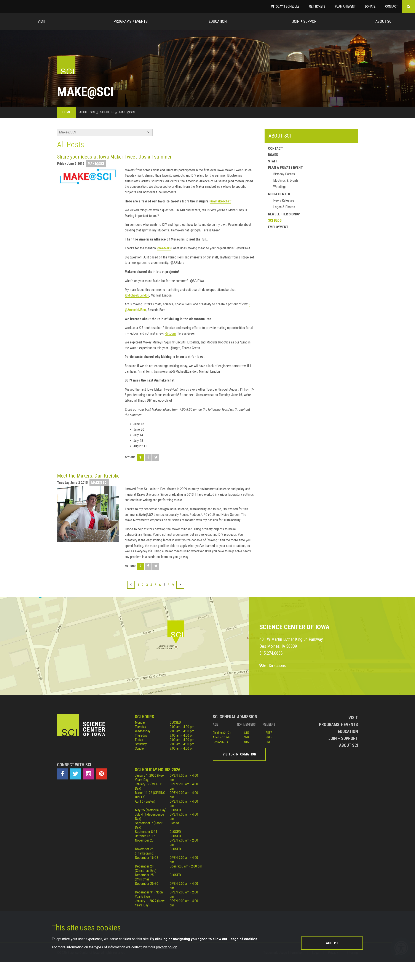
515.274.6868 (271, 653)
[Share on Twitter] (155, 457)
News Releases (283, 200)
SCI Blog (275, 220)
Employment (278, 227)
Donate (370, 6)
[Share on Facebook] (148, 457)
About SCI (279, 136)
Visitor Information (239, 754)
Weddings (279, 187)
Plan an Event (345, 6)
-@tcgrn (170, 333)
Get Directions (274, 665)
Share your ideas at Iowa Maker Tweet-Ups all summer (114, 157)
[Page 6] (131, 585)
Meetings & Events (285, 180)
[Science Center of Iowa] (66, 65)
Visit (42, 21)
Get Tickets (317, 6)
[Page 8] (180, 585)
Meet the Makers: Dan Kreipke (88, 476)
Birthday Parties (284, 174)
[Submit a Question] (140, 457)
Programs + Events (131, 21)
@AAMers (164, 248)
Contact (391, 6)
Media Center (279, 194)
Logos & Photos (284, 207)
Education (218, 21)
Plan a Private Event (285, 167)
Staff (273, 161)
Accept (332, 943)
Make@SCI (96, 164)
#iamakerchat (220, 201)
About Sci (383, 21)
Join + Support (305, 21)
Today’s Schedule (286, 6)
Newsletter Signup (284, 214)
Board (273, 155)
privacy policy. (166, 947)
